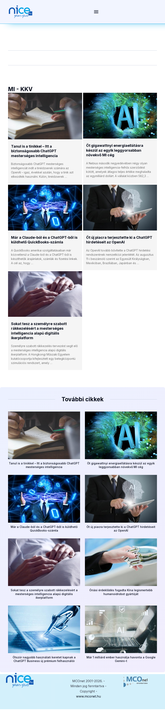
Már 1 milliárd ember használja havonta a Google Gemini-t (121, 659)
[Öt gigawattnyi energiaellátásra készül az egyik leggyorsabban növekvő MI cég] (120, 116)
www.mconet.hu (88, 696)
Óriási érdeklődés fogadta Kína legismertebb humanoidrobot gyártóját (121, 591)
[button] (96, 11)
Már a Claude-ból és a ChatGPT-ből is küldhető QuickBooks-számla (44, 528)
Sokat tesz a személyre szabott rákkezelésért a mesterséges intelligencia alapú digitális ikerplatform (44, 593)
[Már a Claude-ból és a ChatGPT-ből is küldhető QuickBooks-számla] (45, 207)
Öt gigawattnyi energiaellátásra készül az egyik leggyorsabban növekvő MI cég (114, 150)
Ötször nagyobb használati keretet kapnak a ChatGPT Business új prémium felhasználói (44, 659)
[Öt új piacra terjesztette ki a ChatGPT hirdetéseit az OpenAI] (120, 207)
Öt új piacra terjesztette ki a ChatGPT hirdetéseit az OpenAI (121, 528)
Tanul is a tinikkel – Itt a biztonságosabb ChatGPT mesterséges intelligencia (34, 151)
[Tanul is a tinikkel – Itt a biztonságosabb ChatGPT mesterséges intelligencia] (45, 116)
